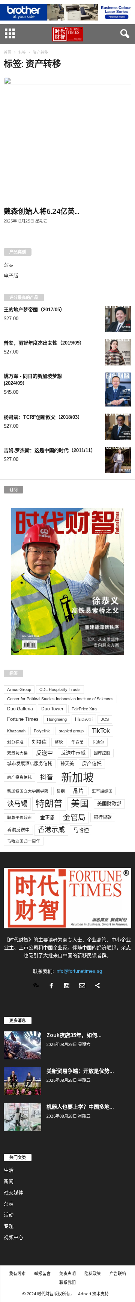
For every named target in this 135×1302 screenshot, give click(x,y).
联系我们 (67, 1282)
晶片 (78, 791)
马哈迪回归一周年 (23, 841)
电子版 (11, 275)
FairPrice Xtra (84, 709)
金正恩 (47, 817)
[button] (123, 34)
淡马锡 (17, 803)
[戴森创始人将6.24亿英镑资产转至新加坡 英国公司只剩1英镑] (67, 140)
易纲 (61, 791)
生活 (9, 1170)
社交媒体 (13, 1192)
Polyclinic (42, 731)
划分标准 (15, 742)
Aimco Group (19, 689)
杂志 (9, 264)
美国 (80, 804)
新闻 (9, 1181)
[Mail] (84, 986)
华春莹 (77, 742)
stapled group (71, 731)
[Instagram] (68, 986)
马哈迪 (81, 830)
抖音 (46, 777)
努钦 (59, 742)
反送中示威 (73, 753)
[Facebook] (53, 986)
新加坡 (77, 777)
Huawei (84, 719)
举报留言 (42, 1273)
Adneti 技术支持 (93, 1293)
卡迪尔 (98, 742)
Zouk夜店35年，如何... (74, 1034)
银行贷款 (103, 817)
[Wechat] (37, 986)
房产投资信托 (19, 777)
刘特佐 (39, 742)
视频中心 (13, 1237)
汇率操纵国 (102, 791)
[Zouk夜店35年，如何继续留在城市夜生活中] (22, 1045)
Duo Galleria (20, 708)
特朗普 (49, 803)
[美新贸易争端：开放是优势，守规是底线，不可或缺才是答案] (22, 1081)
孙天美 (67, 763)
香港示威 (51, 830)
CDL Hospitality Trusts (60, 689)
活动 (9, 1215)
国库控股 (102, 753)
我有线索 (17, 1273)
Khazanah (16, 731)
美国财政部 (109, 803)
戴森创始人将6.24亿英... (41, 211)
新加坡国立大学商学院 (27, 791)
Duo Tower (52, 708)
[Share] (98, 986)
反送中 (44, 753)
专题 (9, 1226)
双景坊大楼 (17, 753)
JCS (105, 719)
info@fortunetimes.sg (79, 971)
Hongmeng (57, 719)
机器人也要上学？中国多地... (80, 1106)
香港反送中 (18, 830)
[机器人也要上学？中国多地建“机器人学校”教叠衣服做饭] (22, 1117)
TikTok (101, 730)
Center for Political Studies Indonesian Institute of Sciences (60, 699)
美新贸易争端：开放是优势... (80, 1070)
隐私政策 (92, 1273)
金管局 (74, 817)
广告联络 (118, 1273)
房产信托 (92, 763)
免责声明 (67, 1273)
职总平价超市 (19, 817)
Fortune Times (23, 719)
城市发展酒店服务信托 (29, 763)
